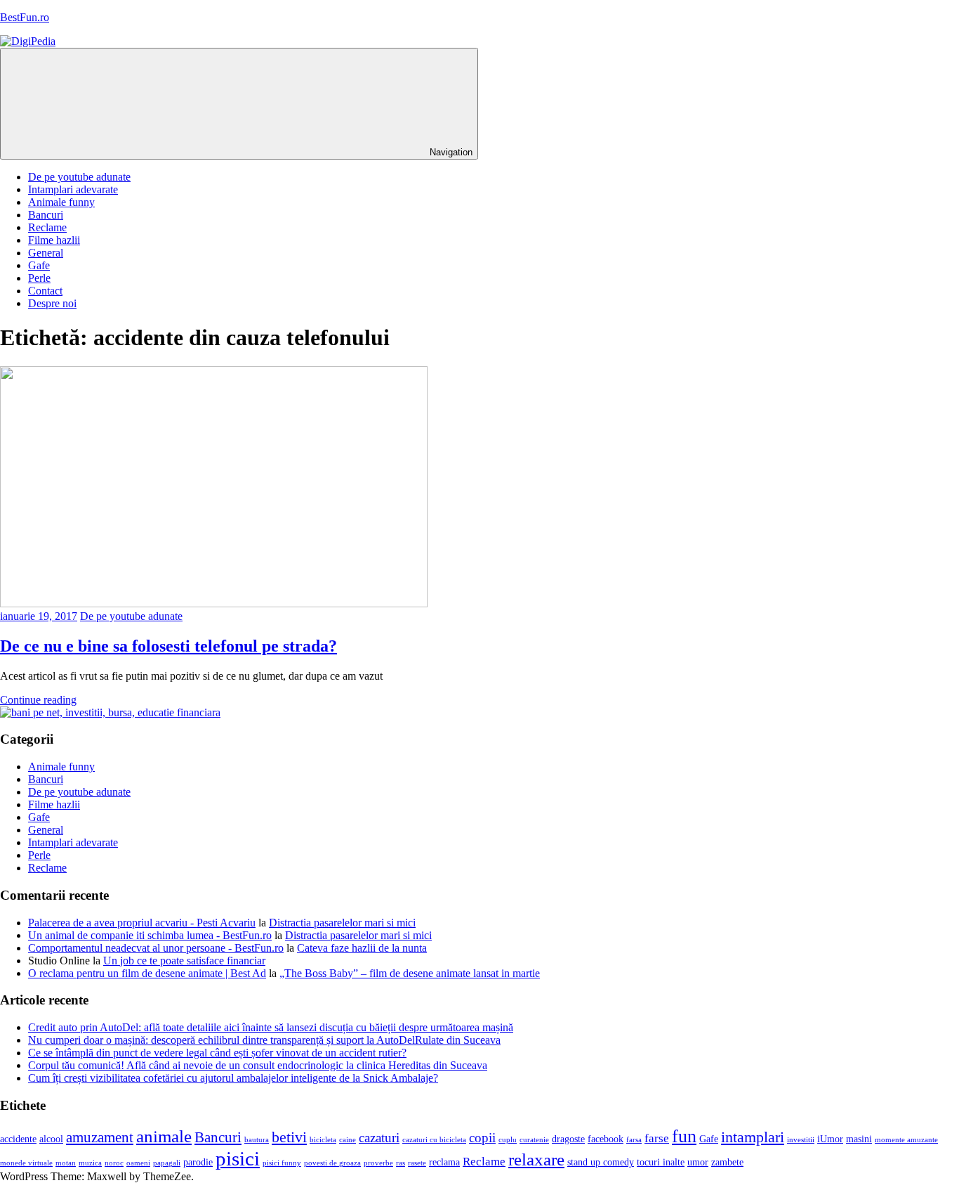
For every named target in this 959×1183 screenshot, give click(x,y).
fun (684, 1136)
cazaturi (379, 1137)
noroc (114, 1163)
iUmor (830, 1139)
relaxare (536, 1159)
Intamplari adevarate (73, 189)
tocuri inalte (660, 1162)
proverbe (378, 1163)
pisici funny (282, 1163)
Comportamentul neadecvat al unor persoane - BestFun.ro (156, 948)
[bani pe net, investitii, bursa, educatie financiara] (110, 712)
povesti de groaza (332, 1163)
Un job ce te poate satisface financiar (184, 961)
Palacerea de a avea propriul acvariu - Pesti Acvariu (142, 923)
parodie (198, 1162)
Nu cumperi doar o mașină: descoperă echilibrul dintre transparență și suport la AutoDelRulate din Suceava (264, 1040)
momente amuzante (906, 1140)
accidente (18, 1139)
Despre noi (52, 303)
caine (347, 1140)
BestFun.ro (24, 17)
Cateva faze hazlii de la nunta (362, 948)
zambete (727, 1162)
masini (859, 1139)
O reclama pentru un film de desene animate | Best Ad (147, 973)
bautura (256, 1140)
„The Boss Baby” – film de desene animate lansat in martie (409, 973)
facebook (605, 1139)
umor (697, 1162)
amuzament (99, 1137)
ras (400, 1163)
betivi (289, 1137)
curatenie (534, 1140)
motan (65, 1163)
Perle (39, 278)
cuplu (507, 1140)
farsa (634, 1140)
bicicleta (323, 1140)
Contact (45, 291)
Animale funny (61, 202)
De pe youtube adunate (79, 177)
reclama (444, 1162)
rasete (417, 1163)
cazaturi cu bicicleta (434, 1140)
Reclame (47, 227)
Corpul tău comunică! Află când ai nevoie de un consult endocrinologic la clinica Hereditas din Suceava (257, 1065)
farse (656, 1138)
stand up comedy (600, 1162)
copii (482, 1137)
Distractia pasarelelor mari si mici (342, 923)
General (45, 253)
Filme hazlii (54, 240)
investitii (800, 1140)
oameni (138, 1163)
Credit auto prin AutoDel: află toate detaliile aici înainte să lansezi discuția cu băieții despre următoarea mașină (270, 1027)
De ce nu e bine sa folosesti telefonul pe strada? (168, 646)
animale (164, 1136)
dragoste (568, 1139)
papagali (166, 1163)
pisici (238, 1158)
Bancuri (45, 215)
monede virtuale (26, 1163)
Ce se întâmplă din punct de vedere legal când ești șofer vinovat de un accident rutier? (217, 1053)
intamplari (752, 1137)
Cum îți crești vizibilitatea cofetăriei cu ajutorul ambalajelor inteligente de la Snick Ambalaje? (233, 1078)
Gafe (39, 265)
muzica (90, 1163)
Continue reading (38, 700)
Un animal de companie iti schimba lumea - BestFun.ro (150, 935)
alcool (51, 1139)
